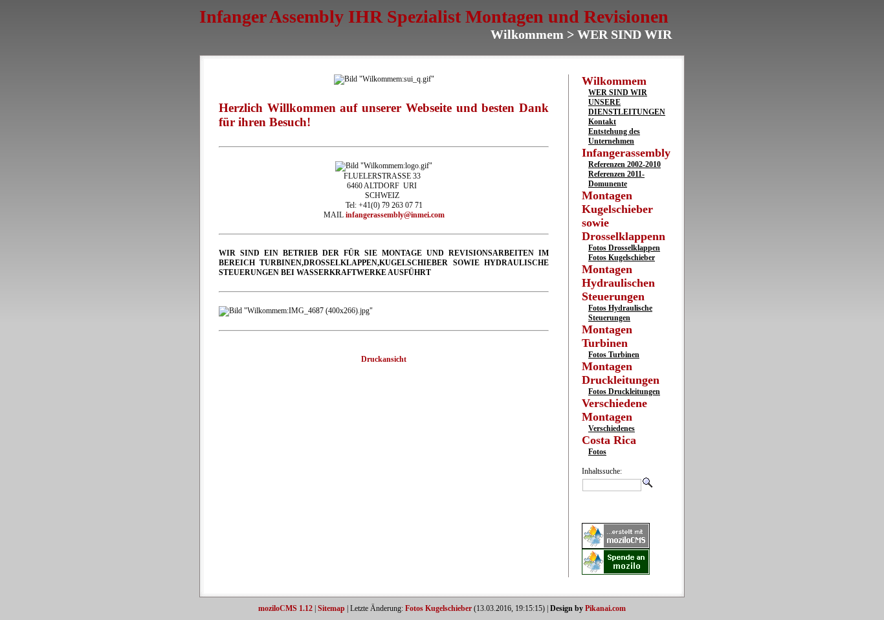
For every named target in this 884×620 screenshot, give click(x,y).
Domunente (607, 183)
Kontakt (602, 121)
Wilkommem (614, 80)
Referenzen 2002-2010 (624, 164)
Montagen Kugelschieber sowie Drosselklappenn (623, 216)
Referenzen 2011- (616, 174)
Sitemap (331, 608)
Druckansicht (383, 359)
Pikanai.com (605, 608)
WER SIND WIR (617, 92)
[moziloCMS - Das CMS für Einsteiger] (616, 546)
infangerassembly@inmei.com (395, 214)
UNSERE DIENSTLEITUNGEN (626, 107)
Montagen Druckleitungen (620, 373)
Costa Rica (609, 440)
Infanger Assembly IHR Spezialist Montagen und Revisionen (434, 16)
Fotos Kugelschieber (621, 257)
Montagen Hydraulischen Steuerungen (618, 283)
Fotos (597, 451)
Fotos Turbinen (613, 354)
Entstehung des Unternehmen (614, 136)
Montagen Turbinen (607, 336)
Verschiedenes (611, 428)
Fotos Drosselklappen (624, 247)
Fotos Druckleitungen (624, 391)
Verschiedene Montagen (614, 410)
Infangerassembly (626, 152)
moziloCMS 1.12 (285, 608)
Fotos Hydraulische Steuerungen (620, 313)
